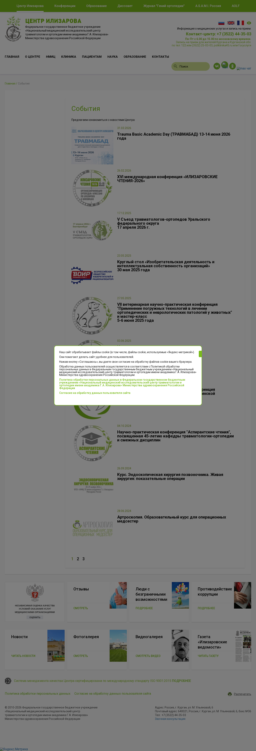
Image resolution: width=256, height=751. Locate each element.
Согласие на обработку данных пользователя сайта (94, 392)
